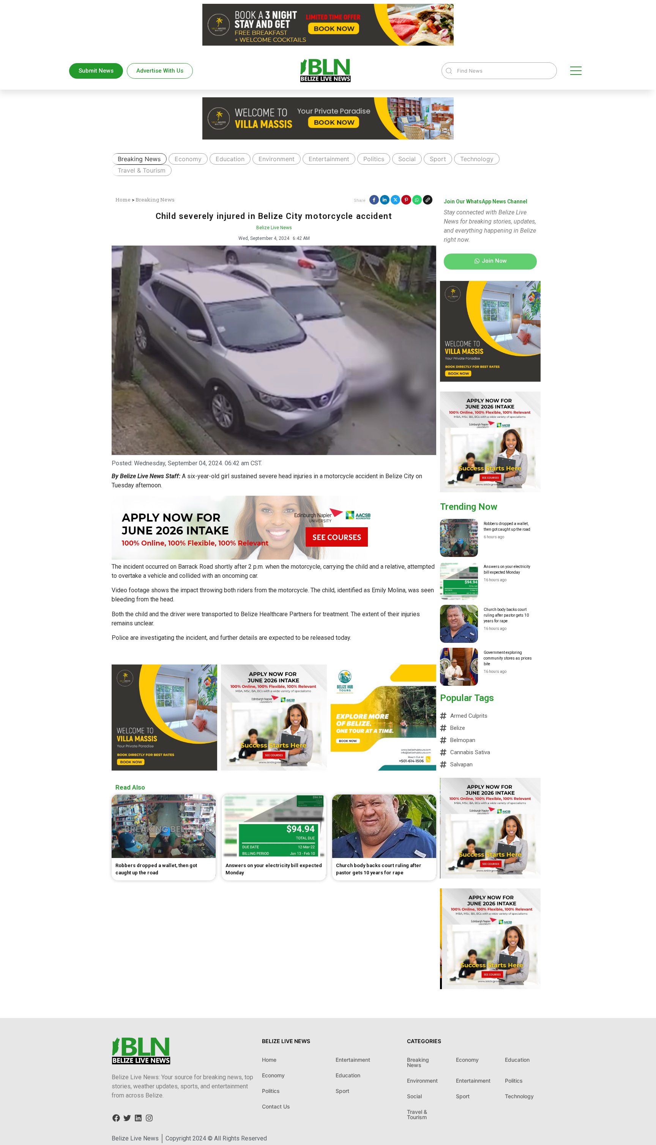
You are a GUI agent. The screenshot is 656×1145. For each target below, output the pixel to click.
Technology (477, 159)
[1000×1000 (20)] (273, 768)
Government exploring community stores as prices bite (508, 658)
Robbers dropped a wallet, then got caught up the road (507, 526)
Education (230, 159)
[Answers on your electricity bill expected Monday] (459, 581)
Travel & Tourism (142, 170)
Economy (188, 159)
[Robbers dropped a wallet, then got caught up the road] (459, 538)
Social (407, 159)
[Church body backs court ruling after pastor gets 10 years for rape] (459, 624)
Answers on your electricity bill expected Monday (507, 569)
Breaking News (139, 159)
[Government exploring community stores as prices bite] (459, 667)
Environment (277, 159)
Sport (438, 159)
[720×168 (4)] (248, 557)
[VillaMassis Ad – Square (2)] (164, 768)
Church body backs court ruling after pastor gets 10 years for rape (506, 615)
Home (123, 199)
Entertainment (329, 159)
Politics (373, 159)
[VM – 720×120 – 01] (328, 43)
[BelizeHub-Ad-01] (383, 768)
